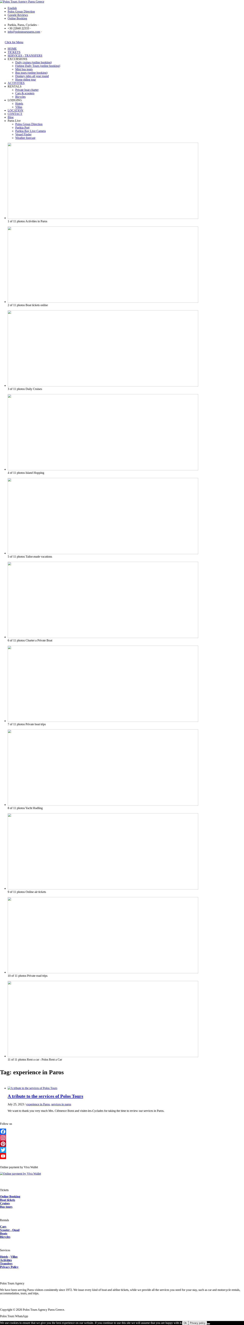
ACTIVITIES (16, 83)
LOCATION (15, 110)
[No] (208, 1323)
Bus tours (6, 1206)
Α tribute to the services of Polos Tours (45, 1096)
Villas (18, 107)
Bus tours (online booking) (31, 72)
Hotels (19, 103)
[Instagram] (122, 1138)
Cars (3, 1226)
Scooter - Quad (9, 1230)
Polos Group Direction (21, 11)
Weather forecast (25, 137)
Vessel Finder (23, 134)
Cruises (5, 1203)
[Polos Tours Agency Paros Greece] (22, 1)
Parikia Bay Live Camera (30, 131)
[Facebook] (122, 1132)
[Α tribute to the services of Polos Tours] (32, 1088)
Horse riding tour (25, 79)
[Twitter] (122, 1150)
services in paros (61, 1104)
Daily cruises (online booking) (33, 62)
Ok (185, 1323)
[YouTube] (122, 1156)
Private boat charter (27, 89)
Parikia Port (22, 127)
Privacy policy (197, 1323)
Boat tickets (7, 1200)
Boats (3, 1233)
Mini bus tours (24, 69)
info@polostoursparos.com (24, 31)
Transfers (6, 1263)
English (12, 8)
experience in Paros (38, 1104)
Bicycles (20, 96)
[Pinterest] (122, 1144)
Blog (11, 117)
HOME (12, 48)
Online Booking (17, 18)
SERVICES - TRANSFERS (25, 55)
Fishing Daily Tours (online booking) (37, 65)
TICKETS (14, 52)
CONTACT (15, 113)
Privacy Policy (9, 1267)
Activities (6, 1260)
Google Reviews (18, 15)
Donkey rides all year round (32, 76)
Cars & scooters (24, 93)
